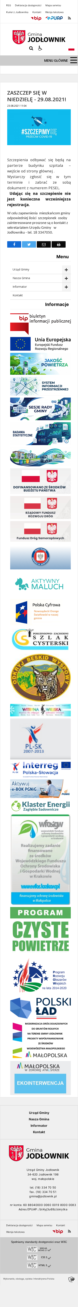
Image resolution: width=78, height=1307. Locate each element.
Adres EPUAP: (28, 1209)
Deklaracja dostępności (28, 5)
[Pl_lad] (40, 1018)
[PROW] (40, 994)
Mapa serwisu (53, 5)
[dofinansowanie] (40, 493)
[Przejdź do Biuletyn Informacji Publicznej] (36, 18)
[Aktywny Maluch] (40, 596)
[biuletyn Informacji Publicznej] (40, 334)
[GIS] (40, 568)
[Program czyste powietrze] (40, 953)
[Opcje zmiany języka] (71, 48)
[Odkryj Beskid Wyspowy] (40, 701)
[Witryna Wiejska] (40, 715)
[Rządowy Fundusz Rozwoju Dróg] (40, 518)
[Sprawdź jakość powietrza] (40, 374)
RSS (8, 5)
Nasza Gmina (21, 278)
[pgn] (40, 797)
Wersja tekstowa (54, 12)
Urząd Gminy (21, 269)
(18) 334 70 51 (46, 1192)
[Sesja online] (40, 419)
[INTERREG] (40, 776)
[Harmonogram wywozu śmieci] (40, 465)
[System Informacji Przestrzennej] (40, 394)
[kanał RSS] (69, 18)
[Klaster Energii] (40, 811)
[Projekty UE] (40, 350)
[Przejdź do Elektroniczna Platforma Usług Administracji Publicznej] (54, 18)
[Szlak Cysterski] (40, 650)
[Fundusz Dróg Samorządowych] (40, 541)
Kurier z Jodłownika (17, 12)
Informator (20, 287)
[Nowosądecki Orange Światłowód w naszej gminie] (40, 624)
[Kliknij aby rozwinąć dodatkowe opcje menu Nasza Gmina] (66, 278)
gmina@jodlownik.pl (43, 1196)
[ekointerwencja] (40, 1094)
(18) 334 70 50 (45, 1187)
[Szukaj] (31, 48)
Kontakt (36, 12)
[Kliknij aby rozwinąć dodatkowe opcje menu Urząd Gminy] (66, 269)
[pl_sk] (40, 758)
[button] (40, 48)
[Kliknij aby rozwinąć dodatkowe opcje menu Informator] (66, 287)
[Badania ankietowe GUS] (40, 444)
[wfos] (40, 904)
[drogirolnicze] (40, 1058)
